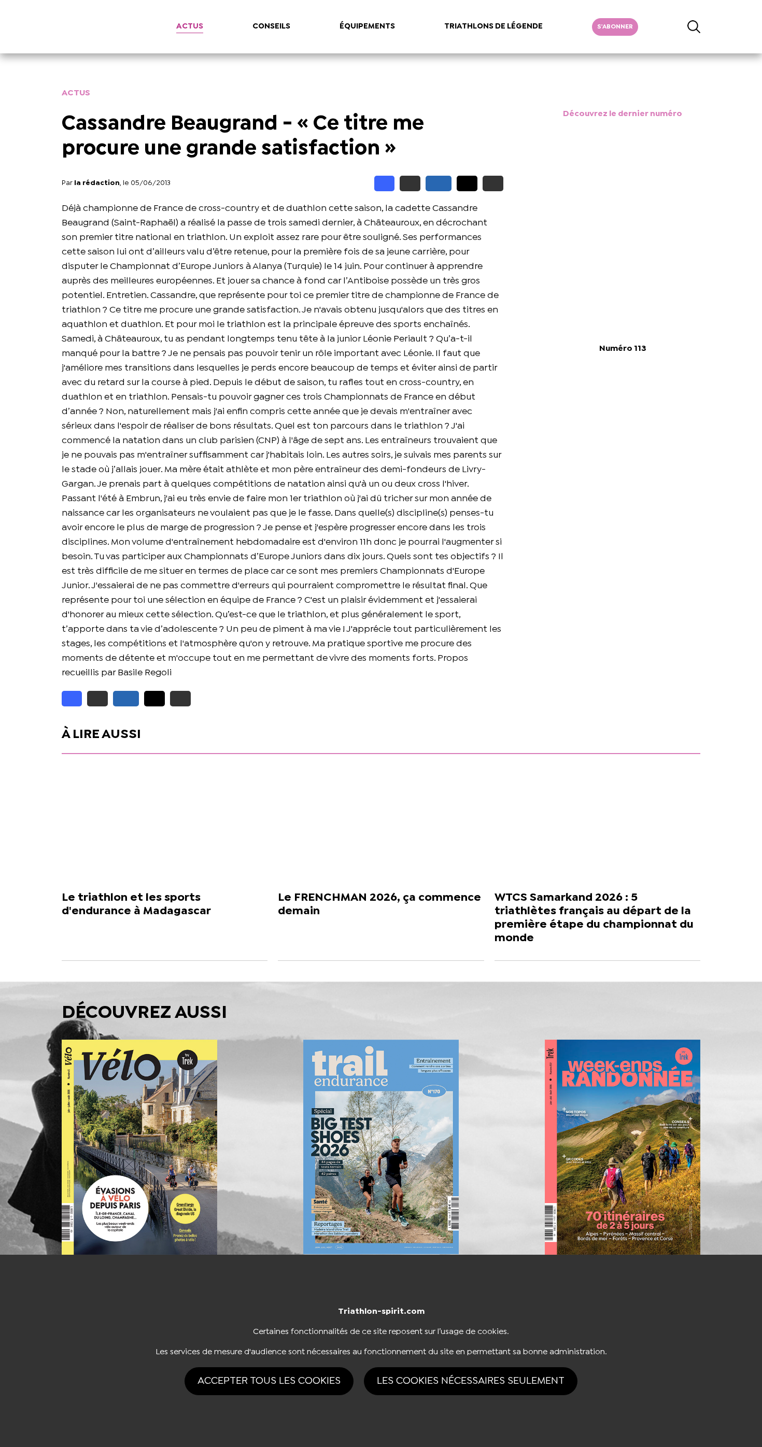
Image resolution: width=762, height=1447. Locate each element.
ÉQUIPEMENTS (367, 26)
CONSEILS (271, 26)
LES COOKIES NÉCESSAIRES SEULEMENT (471, 1381)
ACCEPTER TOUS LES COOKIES (269, 1381)
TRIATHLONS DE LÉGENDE (493, 26)
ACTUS (189, 26)
